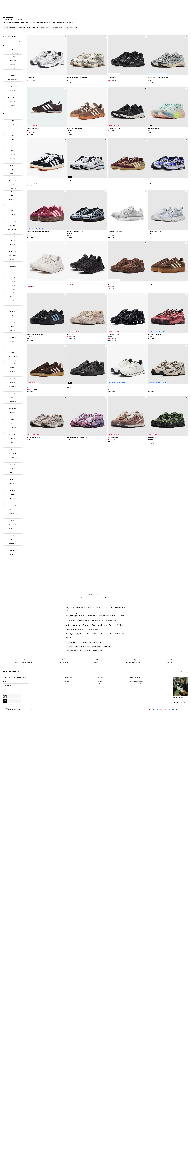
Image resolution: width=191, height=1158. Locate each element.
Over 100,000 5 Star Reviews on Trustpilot (138, 686)
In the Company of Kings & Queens (137, 683)
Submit (25, 685)
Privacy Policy (100, 690)
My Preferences (101, 686)
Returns (66, 686)
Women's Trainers (9, 17)
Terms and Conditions (102, 688)
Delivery (66, 683)
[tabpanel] (15, 685)
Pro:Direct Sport (30, 709)
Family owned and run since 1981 (136, 681)
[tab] (5, 681)
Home (4, 17)
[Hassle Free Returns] (63, 660)
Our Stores (67, 690)
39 (105, 597)
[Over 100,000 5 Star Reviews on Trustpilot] (24, 660)
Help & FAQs (67, 681)
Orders (66, 688)
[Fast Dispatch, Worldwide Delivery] (134, 660)
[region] (95, 27)
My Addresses (100, 683)
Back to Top (182, 671)
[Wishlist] (65, 37)
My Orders (100, 681)
